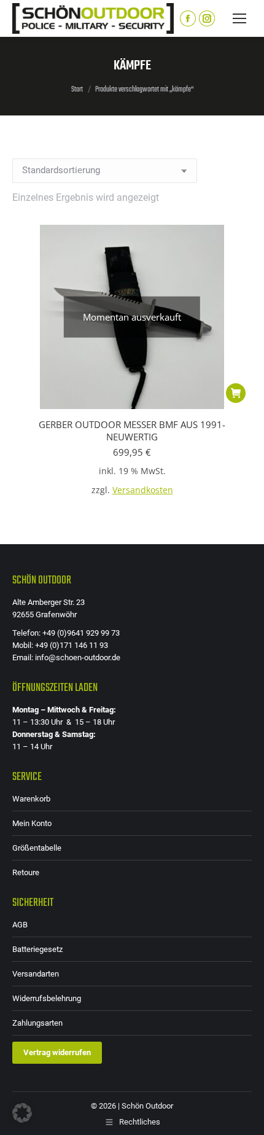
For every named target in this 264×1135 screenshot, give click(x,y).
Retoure (25, 872)
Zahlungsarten (37, 1023)
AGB (20, 924)
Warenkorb (31, 798)
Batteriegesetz (37, 949)
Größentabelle (36, 847)
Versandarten (35, 973)
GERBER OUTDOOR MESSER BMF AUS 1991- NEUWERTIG (132, 430)
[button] (22, 1113)
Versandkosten (142, 490)
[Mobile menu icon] (239, 18)
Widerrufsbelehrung (46, 998)
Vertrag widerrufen (57, 1052)
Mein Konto (32, 823)
